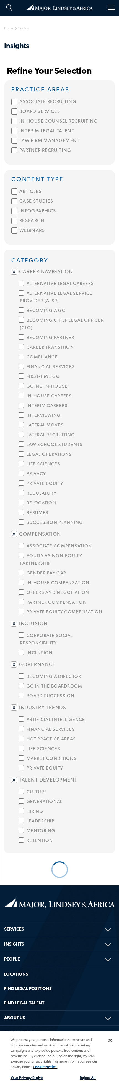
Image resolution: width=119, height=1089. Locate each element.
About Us (14, 1017)
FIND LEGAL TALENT (24, 1003)
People (12, 959)
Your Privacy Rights (27, 1078)
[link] (59, 88)
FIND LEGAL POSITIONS (28, 988)
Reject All (88, 1078)
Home (59, 7)
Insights (14, 944)
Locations (16, 974)
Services (14, 929)
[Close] (110, 1040)
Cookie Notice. (45, 1067)
